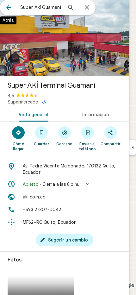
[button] (64, 184)
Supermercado (23, 102)
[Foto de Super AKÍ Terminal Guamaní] (64, 38)
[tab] (32, 114)
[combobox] (41, 7)
